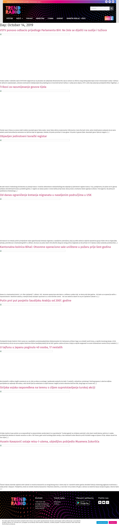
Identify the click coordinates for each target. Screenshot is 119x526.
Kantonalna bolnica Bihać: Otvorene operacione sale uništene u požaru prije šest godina (55, 247)
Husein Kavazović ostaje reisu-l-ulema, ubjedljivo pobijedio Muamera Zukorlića (49, 441)
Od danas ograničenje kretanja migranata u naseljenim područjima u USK (45, 195)
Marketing (40, 18)
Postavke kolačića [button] (102, 522)
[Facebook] (106, 1)
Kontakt (60, 18)
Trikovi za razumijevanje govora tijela (23, 87)
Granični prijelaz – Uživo (76, 18)
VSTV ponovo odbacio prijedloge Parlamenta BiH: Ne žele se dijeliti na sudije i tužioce (53, 30)
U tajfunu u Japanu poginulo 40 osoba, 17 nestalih (31, 347)
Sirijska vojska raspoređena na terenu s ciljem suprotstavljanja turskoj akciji (47, 387)
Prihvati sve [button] (113, 522)
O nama (50, 18)
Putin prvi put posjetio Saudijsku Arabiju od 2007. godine (35, 300)
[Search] (112, 8)
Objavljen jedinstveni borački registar (23, 136)
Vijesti (18, 18)
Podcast (29, 18)
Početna (9, 18)
